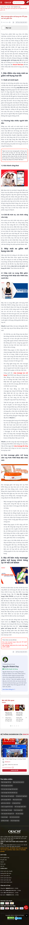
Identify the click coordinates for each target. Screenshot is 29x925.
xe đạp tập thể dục (16, 803)
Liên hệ (2, 866)
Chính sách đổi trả (5, 875)
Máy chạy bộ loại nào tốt (18, 782)
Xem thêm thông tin (8, 689)
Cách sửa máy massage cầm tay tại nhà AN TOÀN (19, 714)
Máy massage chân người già (7, 796)
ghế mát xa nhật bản (5, 803)
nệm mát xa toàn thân (14, 817)
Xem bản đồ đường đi (6, 767)
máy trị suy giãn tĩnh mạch (7, 806)
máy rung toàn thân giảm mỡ (7, 813)
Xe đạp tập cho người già (21, 796)
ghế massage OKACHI (6, 799)
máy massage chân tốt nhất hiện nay (9, 792)
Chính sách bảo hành (5, 877)
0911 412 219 (7, 892)
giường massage (5, 820)
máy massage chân (18, 810)
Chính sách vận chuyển (6, 871)
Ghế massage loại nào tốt (6, 785)
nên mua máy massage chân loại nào (9, 789)
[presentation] (3, 718)
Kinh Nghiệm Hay (15, 7)
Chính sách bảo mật (5, 880)
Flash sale (2, 864)
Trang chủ (3, 7)
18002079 (7, 888)
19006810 (8, 895)
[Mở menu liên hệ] (26, 907)
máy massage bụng (15, 820)
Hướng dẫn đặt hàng (5, 873)
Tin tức (8, 7)
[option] (14, 756)
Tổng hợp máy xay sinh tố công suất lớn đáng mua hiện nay (9, 714)
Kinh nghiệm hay (4, 857)
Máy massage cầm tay (6, 782)
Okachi (2, 862)
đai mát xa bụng (19, 813)
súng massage (4, 817)
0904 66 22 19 (9, 890)
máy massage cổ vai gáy (6, 810)
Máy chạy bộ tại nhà (17, 799)
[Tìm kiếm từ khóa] (22, 2)
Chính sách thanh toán (6, 882)
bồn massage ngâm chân (20, 806)
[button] (11, 726)
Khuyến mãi (3, 859)
